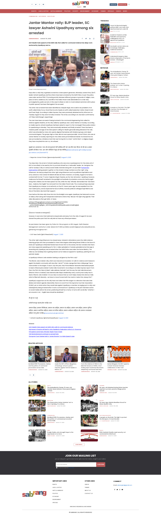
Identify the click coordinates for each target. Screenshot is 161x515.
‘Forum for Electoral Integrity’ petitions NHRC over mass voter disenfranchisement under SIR (119, 27)
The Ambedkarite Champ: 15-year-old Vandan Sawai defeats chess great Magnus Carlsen (120, 73)
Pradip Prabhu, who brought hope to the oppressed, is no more (60, 433)
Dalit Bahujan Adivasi (104, 114)
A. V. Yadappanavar (115, 113)
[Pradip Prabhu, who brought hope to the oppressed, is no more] (37, 435)
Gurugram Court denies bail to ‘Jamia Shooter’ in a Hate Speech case (51, 336)
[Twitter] (35, 4)
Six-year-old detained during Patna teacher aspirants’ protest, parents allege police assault (114, 389)
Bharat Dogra (51, 435)
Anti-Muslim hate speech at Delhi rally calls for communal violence (51, 327)
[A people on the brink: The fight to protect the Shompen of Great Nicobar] (104, 111)
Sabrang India (103, 392)
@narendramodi (49, 313)
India (111, 31)
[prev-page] (30, 375)
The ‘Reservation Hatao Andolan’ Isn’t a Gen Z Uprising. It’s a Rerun (119, 85)
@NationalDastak (72, 150)
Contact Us (122, 4)
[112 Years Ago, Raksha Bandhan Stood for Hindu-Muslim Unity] (104, 99)
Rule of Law (51, 16)
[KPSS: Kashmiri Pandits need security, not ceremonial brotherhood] (89, 435)
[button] (128, 4)
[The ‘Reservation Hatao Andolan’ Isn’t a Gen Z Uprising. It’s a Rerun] (104, 87)
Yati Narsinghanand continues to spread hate (44, 334)
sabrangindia (114, 77)
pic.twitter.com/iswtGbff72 (38, 153)
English (79, 7)
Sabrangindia (34, 38)
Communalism (33, 16)
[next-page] (33, 375)
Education (113, 42)
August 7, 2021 (58, 234)
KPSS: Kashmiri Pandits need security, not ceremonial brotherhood (113, 433)
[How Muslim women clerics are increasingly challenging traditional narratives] (104, 49)
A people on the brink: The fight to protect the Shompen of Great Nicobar (120, 109)
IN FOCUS (104, 68)
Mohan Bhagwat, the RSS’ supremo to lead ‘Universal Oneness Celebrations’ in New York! (118, 365)
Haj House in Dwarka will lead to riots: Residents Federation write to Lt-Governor (55, 329)
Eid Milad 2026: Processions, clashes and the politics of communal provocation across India (40, 365)
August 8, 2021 (66, 157)
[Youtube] (43, 4)
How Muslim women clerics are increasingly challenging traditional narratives (119, 47)
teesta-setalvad (114, 99)
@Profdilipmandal (85, 150)
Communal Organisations (88, 361)
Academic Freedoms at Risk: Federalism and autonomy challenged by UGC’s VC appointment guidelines (118, 37)
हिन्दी (85, 7)
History (102, 102)
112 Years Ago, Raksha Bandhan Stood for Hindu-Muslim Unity (119, 96)
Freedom (112, 62)
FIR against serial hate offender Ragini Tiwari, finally (45, 332)
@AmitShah (60, 313)
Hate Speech (42, 16)
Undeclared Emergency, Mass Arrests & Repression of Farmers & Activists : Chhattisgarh (120, 58)
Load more (78, 444)
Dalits (102, 78)
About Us (113, 4)
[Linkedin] (90, 38)
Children (102, 385)
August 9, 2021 (63, 318)
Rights (101, 430)
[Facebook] (32, 4)
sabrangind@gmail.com (124, 485)
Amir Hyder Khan (114, 89)
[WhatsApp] (39, 4)
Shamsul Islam (112, 369)
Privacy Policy (71, 467)
